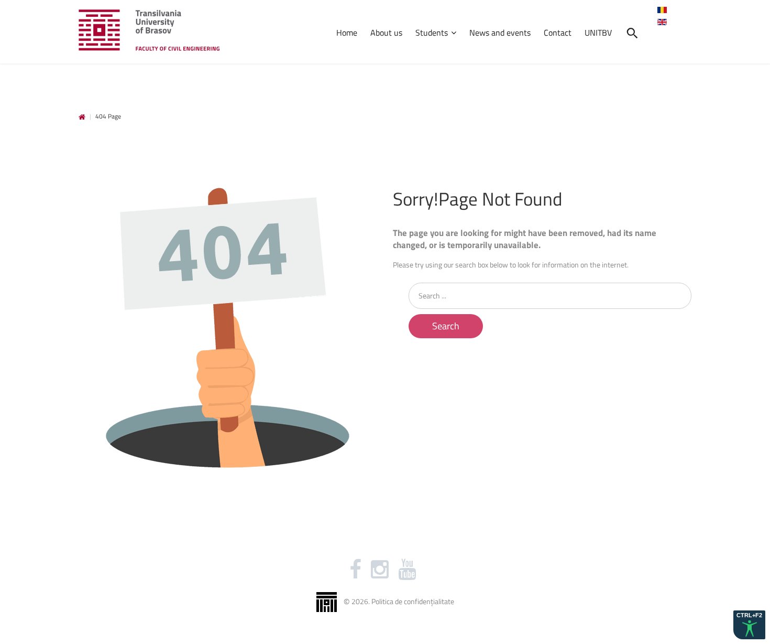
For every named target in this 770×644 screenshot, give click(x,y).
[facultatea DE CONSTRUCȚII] (149, 30)
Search (445, 326)
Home (82, 117)
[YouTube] (407, 569)
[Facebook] (355, 569)
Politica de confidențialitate (412, 600)
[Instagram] (380, 569)
